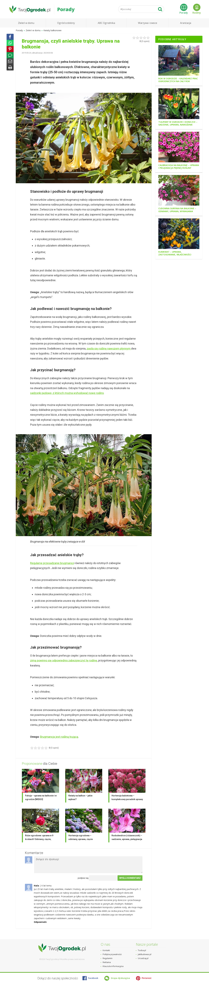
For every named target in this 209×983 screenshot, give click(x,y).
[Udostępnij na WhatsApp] (10, 43)
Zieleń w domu (26, 23)
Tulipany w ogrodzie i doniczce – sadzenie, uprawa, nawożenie (177, 123)
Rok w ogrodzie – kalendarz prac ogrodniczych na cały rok (178, 80)
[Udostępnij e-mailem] (10, 61)
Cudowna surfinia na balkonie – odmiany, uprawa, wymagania (177, 210)
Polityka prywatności (112, 954)
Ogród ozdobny (66, 23)
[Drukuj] (10, 67)
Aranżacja (185, 23)
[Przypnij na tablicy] (10, 49)
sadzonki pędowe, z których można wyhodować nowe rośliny (67, 393)
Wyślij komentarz (130, 878)
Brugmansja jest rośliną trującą (59, 736)
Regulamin (107, 958)
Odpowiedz (40, 921)
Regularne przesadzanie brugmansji (52, 563)
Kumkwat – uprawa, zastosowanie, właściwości (174, 253)
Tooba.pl (142, 950)
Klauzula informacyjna (113, 966)
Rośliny (196, 12)
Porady (183, 12)
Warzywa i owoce (147, 23)
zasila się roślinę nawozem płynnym (109, 348)
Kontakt (106, 950)
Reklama (107, 962)
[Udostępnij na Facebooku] (10, 37)
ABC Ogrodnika (106, 23)
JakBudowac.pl (144, 954)
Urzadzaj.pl (143, 958)
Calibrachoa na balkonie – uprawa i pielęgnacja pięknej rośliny (178, 166)
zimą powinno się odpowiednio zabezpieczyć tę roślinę (63, 660)
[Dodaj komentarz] (10, 55)
